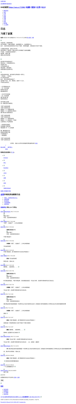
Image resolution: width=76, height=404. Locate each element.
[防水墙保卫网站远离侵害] (41, 397)
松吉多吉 (6, 167)
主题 (5, 18)
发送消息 (6, 394)
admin (5, 173)
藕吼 (4, 265)
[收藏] (28, 7)
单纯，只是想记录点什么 (10, 197)
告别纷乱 (6, 201)
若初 (5, 183)
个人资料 (6, 24)
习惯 (32, 37)
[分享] (38, 7)
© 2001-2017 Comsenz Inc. (19, 402)
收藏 (2, 191)
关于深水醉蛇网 (5, 397)
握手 (9, 147)
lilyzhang (6, 157)
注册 (2, 1)
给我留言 (6, 391)
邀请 (7, 191)
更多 (36, 143)
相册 (5, 17)
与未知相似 (7, 202)
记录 (5, 13)
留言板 (5, 23)
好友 (5, 21)
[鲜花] (4, 155)
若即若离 (6, 199)
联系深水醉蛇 (14, 397)
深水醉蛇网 (4, 3)
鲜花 (6, 147)
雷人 (11, 147)
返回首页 (9, 3)
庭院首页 (6, 10)
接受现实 (6, 204)
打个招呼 (6, 392)
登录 (4, 1)
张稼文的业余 (7, 188)
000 (4, 294)
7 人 (12, 152)
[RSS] (43, 7)
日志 (5, 15)
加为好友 (6, 389)
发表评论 (3, 207)
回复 (2, 211)
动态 (5, 12)
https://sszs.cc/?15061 (17, 7)
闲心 (5, 162)
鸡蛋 (4, 147)
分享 (5, 20)
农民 (5, 178)
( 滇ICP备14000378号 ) (34, 397)
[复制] (33, 7)
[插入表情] (3, 374)
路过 (2, 147)
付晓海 (5, 221)
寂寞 (29, 37)
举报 (9, 191)
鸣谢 (10, 397)
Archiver (20, 397)
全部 (2, 194)
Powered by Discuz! (7, 402)
